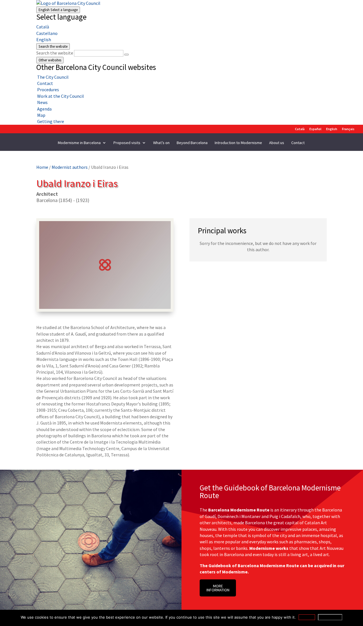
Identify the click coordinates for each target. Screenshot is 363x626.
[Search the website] (126, 54)
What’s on (161, 143)
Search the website (54, 53)
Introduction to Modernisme (238, 143)
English (58, 9)
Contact (298, 143)
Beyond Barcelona (192, 143)
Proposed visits (126, 143)
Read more (330, 617)
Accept (307, 617)
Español (315, 129)
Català (42, 27)
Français (348, 129)
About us (276, 143)
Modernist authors (70, 167)
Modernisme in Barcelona (79, 143)
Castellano (47, 33)
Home (42, 167)
